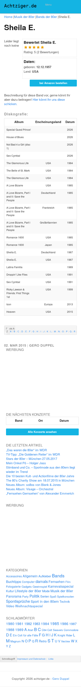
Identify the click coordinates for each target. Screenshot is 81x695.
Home (8, 16)
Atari (30, 630)
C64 (44, 630)
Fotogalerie (13, 586)
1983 (36, 623)
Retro (43, 641)
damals (42, 581)
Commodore (71, 630)
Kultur (10, 591)
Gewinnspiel (40, 586)
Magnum (15, 641)
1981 (19, 623)
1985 (54, 623)
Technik (65, 601)
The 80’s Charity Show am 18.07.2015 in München (40, 480)
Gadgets (27, 586)
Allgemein (30, 576)
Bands (58, 575)
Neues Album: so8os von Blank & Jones (33, 484)
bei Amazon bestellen (53, 83)
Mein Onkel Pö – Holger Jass (26, 463)
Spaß (53, 596)
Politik (34, 596)
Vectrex (65, 641)
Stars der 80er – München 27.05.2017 (31, 458)
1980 (10, 623)
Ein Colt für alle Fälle (25, 635)
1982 (28, 623)
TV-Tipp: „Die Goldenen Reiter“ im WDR (33, 454)
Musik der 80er (24, 16)
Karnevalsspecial (61, 586)
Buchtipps (13, 581)
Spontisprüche (18, 601)
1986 (64, 623)
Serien (44, 596)
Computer (28, 582)
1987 (73, 623)
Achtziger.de (20, 5)
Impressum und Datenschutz (31, 658)
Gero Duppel (41, 345)
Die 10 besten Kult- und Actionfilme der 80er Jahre (40, 476)
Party (25, 596)
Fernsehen (57, 581)
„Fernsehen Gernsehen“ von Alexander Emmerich (40, 493)
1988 (10, 629)
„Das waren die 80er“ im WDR (26, 450)
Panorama (13, 596)
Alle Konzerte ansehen (42, 432)
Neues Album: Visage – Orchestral (29, 489)
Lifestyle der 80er (28, 590)
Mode (46, 591)
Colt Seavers (55, 630)
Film (68, 582)
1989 (19, 629)
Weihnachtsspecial (29, 606)
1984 (45, 623)
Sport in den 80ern (45, 601)
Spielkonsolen (65, 596)
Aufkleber (44, 576)
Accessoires (14, 576)
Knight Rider (65, 635)
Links (50, 658)
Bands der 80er (46, 16)
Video (10, 606)
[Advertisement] (37, 378)
